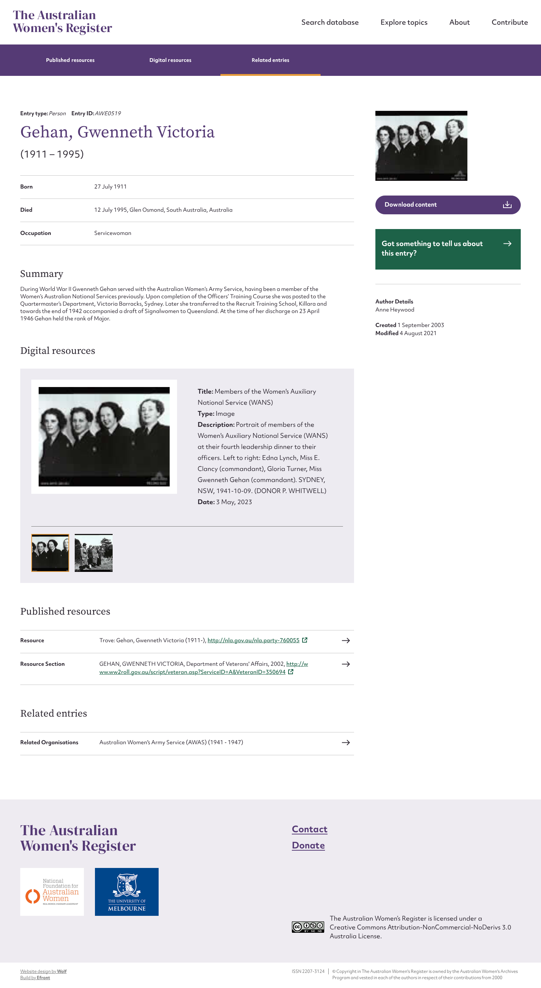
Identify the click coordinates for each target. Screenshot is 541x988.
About (459, 22)
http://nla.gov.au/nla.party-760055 (254, 640)
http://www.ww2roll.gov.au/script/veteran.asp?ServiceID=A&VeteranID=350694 (203, 668)
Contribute (510, 22)
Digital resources (170, 60)
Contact (310, 829)
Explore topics (404, 22)
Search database (330, 22)
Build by (35, 978)
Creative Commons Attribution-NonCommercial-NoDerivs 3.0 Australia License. (420, 931)
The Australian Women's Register (62, 21)
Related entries (271, 60)
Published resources (70, 60)
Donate (308, 845)
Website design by (43, 971)
